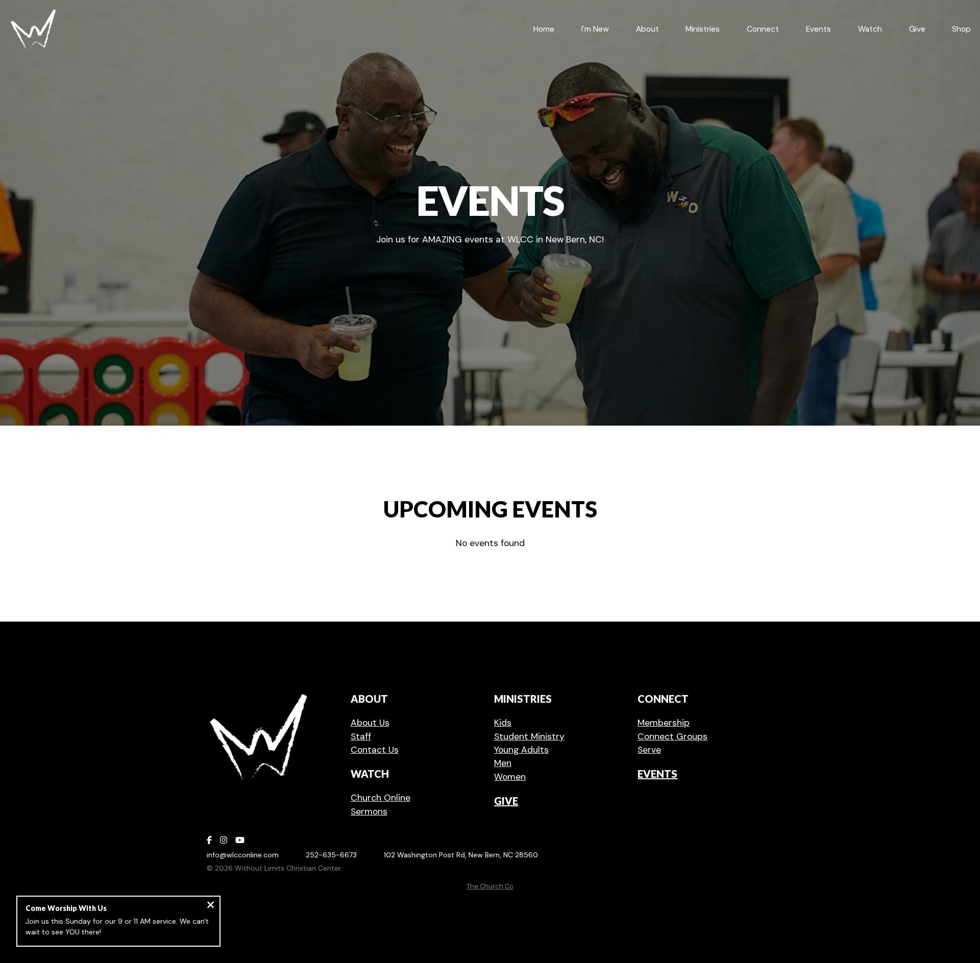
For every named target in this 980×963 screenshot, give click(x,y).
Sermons (369, 811)
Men (502, 763)
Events (657, 774)
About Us (370, 722)
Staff (361, 736)
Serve (649, 749)
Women (510, 776)
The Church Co (490, 886)
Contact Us (375, 749)
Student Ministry (529, 736)
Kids (502, 722)
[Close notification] (210, 906)
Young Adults (521, 749)
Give (506, 801)
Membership (664, 722)
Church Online (380, 797)
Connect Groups (672, 736)
